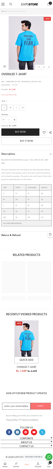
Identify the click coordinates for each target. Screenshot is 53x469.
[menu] (3, 4)
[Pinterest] (26, 432)
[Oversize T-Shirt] (26, 338)
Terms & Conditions (30, 420)
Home (3, 11)
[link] (44, 132)
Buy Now (20, 132)
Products (10, 11)
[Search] (10, 4)
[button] (44, 67)
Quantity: (5, 114)
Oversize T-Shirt (26, 367)
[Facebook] (9, 432)
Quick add (26, 360)
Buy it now (26, 141)
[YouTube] (34, 432)
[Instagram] (17, 432)
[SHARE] (50, 132)
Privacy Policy (12, 420)
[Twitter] (42, 432)
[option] (26, 43)
